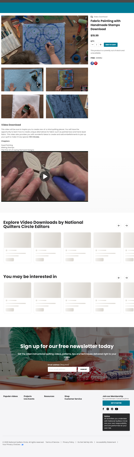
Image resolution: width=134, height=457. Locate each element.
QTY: (92, 41)
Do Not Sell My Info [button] (85, 442)
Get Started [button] (116, 403)
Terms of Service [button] (52, 442)
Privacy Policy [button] (68, 442)
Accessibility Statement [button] (106, 442)
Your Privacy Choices (11, 444)
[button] (93, 45)
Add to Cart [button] (110, 45)
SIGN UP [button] (83, 369)
